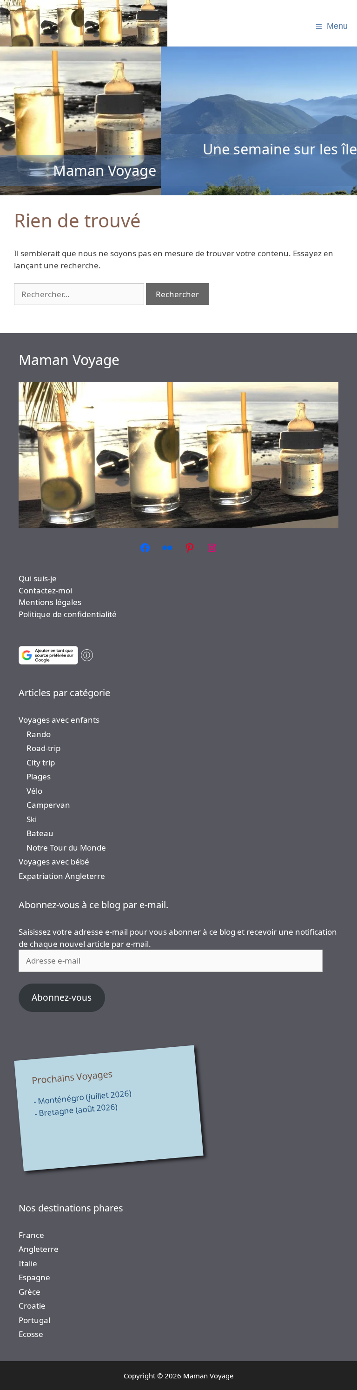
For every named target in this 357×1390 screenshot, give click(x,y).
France (31, 1235)
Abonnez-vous (62, 997)
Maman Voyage (69, 359)
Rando (38, 734)
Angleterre (39, 1249)
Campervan (48, 804)
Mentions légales (50, 602)
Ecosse (31, 1334)
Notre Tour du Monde (66, 847)
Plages (38, 776)
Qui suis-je (38, 578)
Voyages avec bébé (54, 861)
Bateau (39, 833)
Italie (28, 1263)
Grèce (29, 1291)
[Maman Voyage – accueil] (83, 23)
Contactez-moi (45, 590)
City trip (40, 762)
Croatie (32, 1305)
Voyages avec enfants (59, 719)
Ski (31, 819)
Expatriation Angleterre (62, 876)
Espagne (34, 1277)
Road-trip (43, 748)
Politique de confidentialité (68, 614)
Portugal (34, 1320)
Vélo (34, 790)
